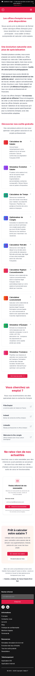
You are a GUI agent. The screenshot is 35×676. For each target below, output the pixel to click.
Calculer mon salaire (18, 554)
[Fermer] (33, 3)
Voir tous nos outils (16, 376)
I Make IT (25, 671)
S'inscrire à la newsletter (19, 506)
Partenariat (5, 633)
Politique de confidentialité (10, 628)
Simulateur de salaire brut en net (12, 643)
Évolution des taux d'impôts (10, 646)
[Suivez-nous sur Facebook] (3, 607)
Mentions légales (7, 630)
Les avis (4, 622)
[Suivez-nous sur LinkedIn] (7, 607)
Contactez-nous (6, 619)
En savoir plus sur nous (17, 559)
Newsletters (5, 651)
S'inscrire (17, 602)
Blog (2, 625)
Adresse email (9, 498)
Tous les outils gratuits (8, 648)
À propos (4, 616)
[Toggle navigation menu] (30, 9)
